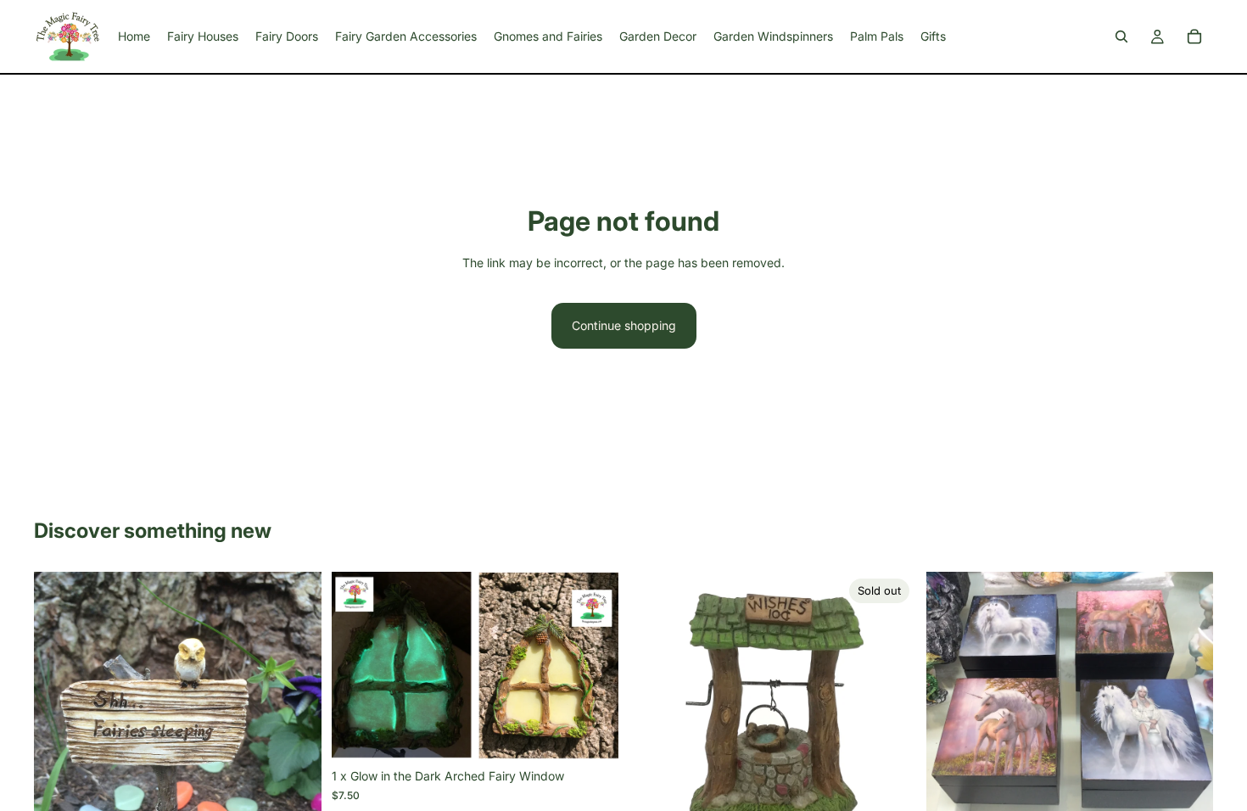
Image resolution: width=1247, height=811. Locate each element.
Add (606, 733)
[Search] (1121, 36)
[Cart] (1194, 36)
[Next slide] (296, 763)
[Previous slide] (59, 763)
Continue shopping (624, 325)
